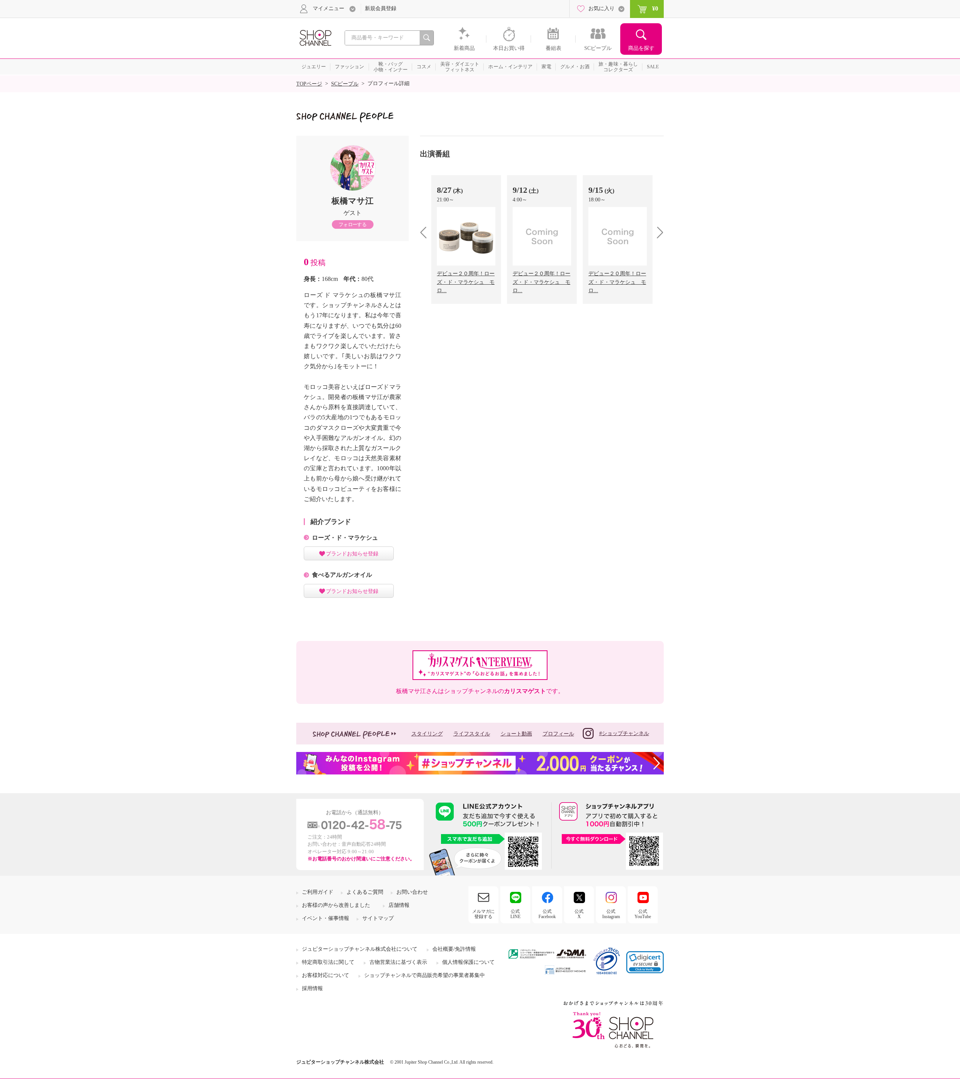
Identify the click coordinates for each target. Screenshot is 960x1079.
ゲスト (353, 213)
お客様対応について (325, 975)
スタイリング (427, 734)
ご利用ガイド (317, 892)
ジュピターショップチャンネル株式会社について (359, 949)
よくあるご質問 (364, 892)
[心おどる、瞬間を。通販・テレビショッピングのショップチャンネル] (315, 37)
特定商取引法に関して (328, 962)
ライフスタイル (471, 734)
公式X (579, 914)
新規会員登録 (380, 8)
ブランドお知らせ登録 (352, 554)
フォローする (352, 224)
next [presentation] (657, 232)
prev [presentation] (426, 232)
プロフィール (558, 734)
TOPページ (309, 84)
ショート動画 (516, 734)
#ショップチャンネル (624, 733)
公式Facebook (547, 914)
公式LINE (515, 914)
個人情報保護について (468, 962)
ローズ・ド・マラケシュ (345, 537)
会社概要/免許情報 (454, 949)
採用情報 (312, 988)
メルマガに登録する (483, 914)
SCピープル (344, 84)
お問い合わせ (412, 892)
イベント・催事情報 (325, 918)
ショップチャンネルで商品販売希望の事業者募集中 (424, 975)
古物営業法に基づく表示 (398, 962)
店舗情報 (399, 905)
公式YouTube (642, 914)
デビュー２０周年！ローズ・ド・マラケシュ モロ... (466, 282)
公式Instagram (611, 914)
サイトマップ (378, 918)
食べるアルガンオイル (342, 575)
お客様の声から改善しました (336, 905)
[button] (645, 962)
